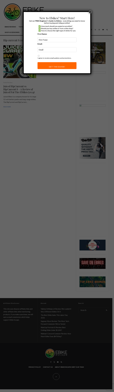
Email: (40, 44)
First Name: (42, 34)
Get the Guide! (57, 67)
